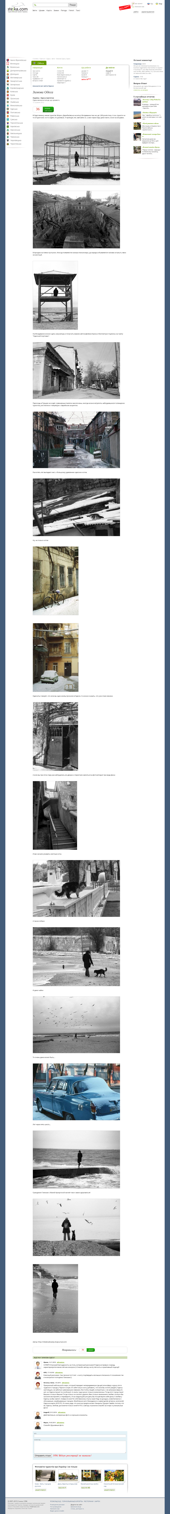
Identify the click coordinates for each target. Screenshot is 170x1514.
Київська (14, 91)
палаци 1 (84, 77)
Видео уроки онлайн (57, 1511)
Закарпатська (16, 81)
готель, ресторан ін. (77, 1509)
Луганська (14, 98)
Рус (151, 3)
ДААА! (90, 1350)
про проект (138, 3)
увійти (136, 12)
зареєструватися (148, 12)
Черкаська (14, 137)
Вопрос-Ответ (140, 83)
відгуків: (62, 1487)
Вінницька (14, 63)
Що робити (86, 67)
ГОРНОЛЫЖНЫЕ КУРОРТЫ (72, 1501)
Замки (56, 10)
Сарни (136, 76)
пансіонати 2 (62, 77)
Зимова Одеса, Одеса (63, 59)
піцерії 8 (109, 71)
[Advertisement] (85, 35)
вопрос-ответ (38, 80)
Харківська (15, 126)
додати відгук (40, 1490)
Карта (49, 10)
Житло (59, 67)
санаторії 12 (61, 78)
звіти (53, 59)
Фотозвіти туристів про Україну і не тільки (56, 1466)
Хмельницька (16, 133)
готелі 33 (60, 73)
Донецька (14, 74)
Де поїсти (110, 67)
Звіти (34, 10)
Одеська (13, 109)
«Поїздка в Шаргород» (149, 112)
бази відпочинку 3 (64, 75)
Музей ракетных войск (89, 1484)
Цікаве (42, 10)
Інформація (37, 67)
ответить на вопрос (141, 90)
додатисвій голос (48, 109)
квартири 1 (61, 82)
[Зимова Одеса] (76, 153)
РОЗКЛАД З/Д (55, 1501)
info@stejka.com (34, 1507)
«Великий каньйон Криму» (151, 147)
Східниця (138, 64)
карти (35, 75)
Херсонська (15, 130)
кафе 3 (108, 73)
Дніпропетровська (18, 70)
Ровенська (14, 116)
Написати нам (139, 6)
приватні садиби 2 (64, 80)
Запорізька (15, 84)
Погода (64, 10)
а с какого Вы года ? (140, 79)
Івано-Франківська (18, 60)
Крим (12, 95)
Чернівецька (15, 140)
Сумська (13, 119)
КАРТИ (97, 1501)
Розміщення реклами (57, 1505)
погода (35, 73)
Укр (160, 3)
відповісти (60, 1362)
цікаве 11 (84, 71)
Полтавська (15, 112)
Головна (35, 59)
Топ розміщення (55, 1507)
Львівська (14, 102)
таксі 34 (35, 77)
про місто (36, 71)
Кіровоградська (17, 88)
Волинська (14, 67)
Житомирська (16, 77)
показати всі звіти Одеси (43, 86)
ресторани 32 (111, 75)
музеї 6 (84, 75)
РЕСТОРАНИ (88, 1501)
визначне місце (76, 1507)
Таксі (78, 10)
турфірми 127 (38, 78)
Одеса (48, 59)
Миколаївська (16, 105)
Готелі (71, 10)
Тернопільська (16, 123)
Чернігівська (15, 144)
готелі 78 (60, 71)
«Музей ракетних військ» (150, 123)
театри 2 (84, 73)
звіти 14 (84, 79)
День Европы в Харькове (67, 1484)
